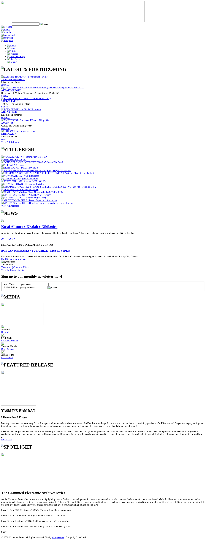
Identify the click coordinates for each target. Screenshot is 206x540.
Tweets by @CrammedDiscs (15, 267)
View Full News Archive (13, 270)
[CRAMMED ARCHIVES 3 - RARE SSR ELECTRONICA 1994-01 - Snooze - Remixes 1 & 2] (48, 186)
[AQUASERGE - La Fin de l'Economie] (21, 109)
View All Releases (10, 142)
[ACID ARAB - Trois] (12, 165)
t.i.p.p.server (58, 537)
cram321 (5, 117)
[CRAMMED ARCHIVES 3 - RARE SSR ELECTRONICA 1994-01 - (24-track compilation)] (47, 173)
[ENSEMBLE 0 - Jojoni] (13, 159)
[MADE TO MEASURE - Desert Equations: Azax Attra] (29, 200)
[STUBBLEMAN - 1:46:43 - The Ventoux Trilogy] (26, 98)
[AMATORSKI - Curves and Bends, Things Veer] (25, 120)
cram (3, 139)
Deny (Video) (7, 349)
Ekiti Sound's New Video (13, 259)
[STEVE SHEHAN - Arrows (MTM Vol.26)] (23, 181)
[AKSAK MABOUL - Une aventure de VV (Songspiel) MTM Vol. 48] (36, 170)
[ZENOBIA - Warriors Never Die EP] (19, 189)
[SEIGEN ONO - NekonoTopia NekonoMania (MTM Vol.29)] (32, 192)
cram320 (5, 128)
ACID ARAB (9, 238)
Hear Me (5, 332)
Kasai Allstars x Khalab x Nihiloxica (29, 227)
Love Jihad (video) (10, 340)
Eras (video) (7, 357)
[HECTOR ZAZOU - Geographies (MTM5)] (23, 197)
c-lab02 (4, 95)
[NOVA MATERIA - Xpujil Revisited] (20, 176)
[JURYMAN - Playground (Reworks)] (20, 178)
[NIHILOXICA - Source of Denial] (18, 131)
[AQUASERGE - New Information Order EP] (24, 157)
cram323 (5, 85)
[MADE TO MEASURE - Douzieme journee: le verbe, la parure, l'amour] (37, 203)
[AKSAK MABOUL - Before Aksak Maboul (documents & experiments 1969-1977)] (42, 87)
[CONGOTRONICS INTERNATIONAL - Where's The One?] (32, 162)
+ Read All (6, 439)
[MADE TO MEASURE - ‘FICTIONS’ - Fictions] (26, 195)
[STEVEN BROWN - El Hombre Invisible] (22, 184)
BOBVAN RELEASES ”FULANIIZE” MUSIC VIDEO (35, 250)
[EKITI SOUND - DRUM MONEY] (19, 167)
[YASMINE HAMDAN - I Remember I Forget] (24, 76)
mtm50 (4, 106)
